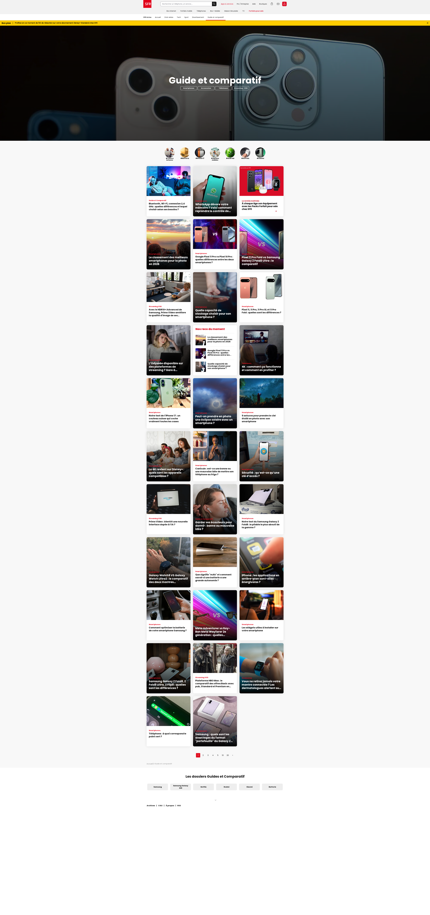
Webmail (278, 4)
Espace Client (284, 3)
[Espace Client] (284, 4)
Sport (186, 17)
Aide (254, 4)
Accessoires (206, 88)
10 (223, 755)
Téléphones (201, 11)
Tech (179, 17)
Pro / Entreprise (243, 4)
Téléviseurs (223, 88)
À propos (170, 805)
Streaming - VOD (241, 88)
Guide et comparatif (216, 17)
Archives (151, 805)
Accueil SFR (147, 4)
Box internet (171, 11)
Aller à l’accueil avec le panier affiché (272, 4)
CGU (160, 805)
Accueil (158, 17)
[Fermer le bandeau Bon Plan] (427, 23)
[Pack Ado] (261, 191)
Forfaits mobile (186, 11)
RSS (179, 805)
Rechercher (214, 4)
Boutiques (263, 4)
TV (243, 11)
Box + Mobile (215, 11)
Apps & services (227, 4)
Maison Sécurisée (231, 11)
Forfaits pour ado (256, 11)
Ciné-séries (168, 17)
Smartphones (188, 88)
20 (228, 755)
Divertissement (198, 17)
